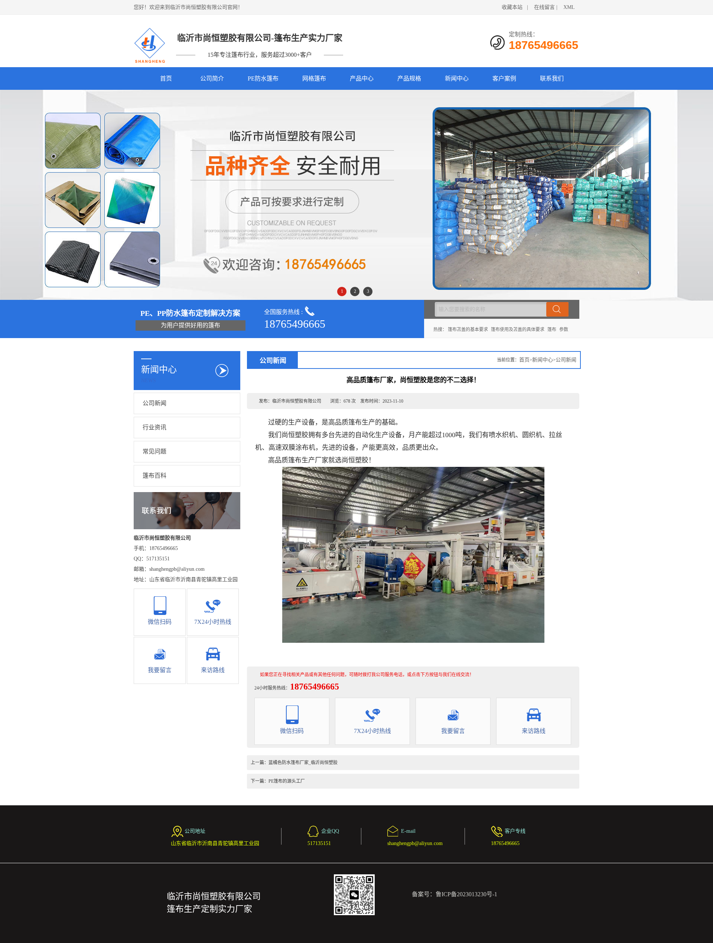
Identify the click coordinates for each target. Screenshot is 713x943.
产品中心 (362, 78)
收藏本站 (512, 7)
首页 (166, 78)
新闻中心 (457, 78)
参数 (563, 329)
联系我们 (552, 78)
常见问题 (154, 451)
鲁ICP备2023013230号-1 (466, 894)
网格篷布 (314, 78)
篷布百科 (154, 475)
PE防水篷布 (263, 78)
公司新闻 (154, 403)
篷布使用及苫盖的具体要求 (517, 329)
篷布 (551, 329)
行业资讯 (154, 427)
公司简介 (212, 78)
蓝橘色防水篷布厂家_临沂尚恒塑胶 (303, 762)
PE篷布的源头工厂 (286, 781)
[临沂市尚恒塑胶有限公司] (150, 45)
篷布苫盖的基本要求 (468, 329)
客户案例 (504, 78)
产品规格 (409, 78)
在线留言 (544, 7)
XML (569, 7)
